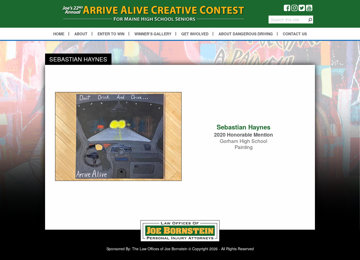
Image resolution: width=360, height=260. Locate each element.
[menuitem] (59, 34)
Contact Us (295, 34)
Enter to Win (111, 34)
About (80, 34)
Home (58, 34)
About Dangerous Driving (245, 34)
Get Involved (194, 34)
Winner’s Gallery (152, 34)
